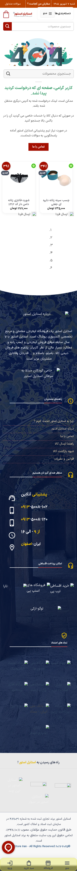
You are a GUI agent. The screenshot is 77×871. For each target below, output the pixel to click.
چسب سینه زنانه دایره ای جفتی (56, 202)
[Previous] (72, 250)
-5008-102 (34, 507)
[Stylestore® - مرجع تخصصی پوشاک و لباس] (23, 14)
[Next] (60, 250)
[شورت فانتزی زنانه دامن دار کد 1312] (18, 178)
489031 (14, 819)
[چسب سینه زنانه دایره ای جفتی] (56, 178)
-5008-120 (34, 519)
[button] (6, 14)
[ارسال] (7, 26)
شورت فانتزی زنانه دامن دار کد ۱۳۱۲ (19, 202)
